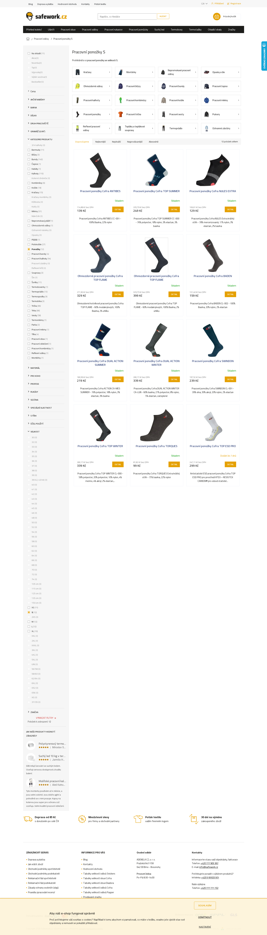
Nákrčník (37, 216)
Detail (118, 209)
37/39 (36, 702)
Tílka (35, 334)
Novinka (36, 62)
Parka (35, 324)
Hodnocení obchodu (67, 4)
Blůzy (35, 154)
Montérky (37, 357)
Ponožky (37, 249)
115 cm (36, 588)
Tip (34, 67)
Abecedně (153, 142)
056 (35, 692)
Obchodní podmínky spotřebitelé (44, 869)
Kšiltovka (37, 201)
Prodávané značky (92, 897)
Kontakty (85, 4)
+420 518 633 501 (210, 877)
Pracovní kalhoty (41, 258)
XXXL (35, 645)
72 (34, 574)
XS (34, 607)
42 (34, 494)
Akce (35, 58)
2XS (35, 617)
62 (34, 550)
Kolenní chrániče (40, 178)
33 (34, 446)
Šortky (36, 282)
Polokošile (38, 244)
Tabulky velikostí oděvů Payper (98, 892)
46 (34, 512)
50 (34, 522)
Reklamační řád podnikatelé (42, 883)
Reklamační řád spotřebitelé (42, 878)
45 (34, 508)
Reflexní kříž (38, 268)
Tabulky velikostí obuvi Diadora (98, 883)
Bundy (37, 159)
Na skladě (38, 53)
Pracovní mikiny (40, 329)
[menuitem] (34, 29)
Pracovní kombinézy (42, 348)
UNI (34, 664)
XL (34, 631)
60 (34, 546)
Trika (35, 310)
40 (34, 484)
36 (34, 461)
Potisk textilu (100, 4)
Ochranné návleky (41, 230)
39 (34, 475)
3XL (34, 650)
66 (34, 560)
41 (34, 489)
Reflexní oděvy (40, 353)
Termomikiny (39, 320)
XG (34, 697)
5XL (34, 659)
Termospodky (39, 296)
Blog (31, 4)
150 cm (36, 602)
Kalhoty (37, 173)
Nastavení (205, 926)
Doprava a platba (45, 4)
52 (34, 527)
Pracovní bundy (40, 253)
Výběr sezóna (39, 76)
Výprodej (37, 72)
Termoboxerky (39, 287)
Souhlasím (205, 905)
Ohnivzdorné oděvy (42, 225)
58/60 (36, 673)
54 (34, 532)
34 (34, 451)
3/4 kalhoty (38, 145)
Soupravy (37, 272)
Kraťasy (37, 192)
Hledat (163, 16)
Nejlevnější (100, 142)
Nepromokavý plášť (42, 220)
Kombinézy (38, 182)
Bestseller (37, 81)
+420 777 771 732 (209, 888)
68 (34, 565)
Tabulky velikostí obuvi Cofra (97, 878)
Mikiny (36, 211)
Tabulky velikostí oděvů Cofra (97, 888)
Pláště (35, 239)
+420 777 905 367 (209, 863)
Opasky (36, 235)
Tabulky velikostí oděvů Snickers (99, 874)
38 (34, 470)
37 (34, 465)
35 (34, 456)
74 (34, 579)
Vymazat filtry (44, 718)
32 (34, 442)
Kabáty (36, 168)
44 (34, 503)
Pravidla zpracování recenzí (41, 892)
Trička (36, 305)
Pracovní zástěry (40, 263)
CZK (203, 3)
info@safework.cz (208, 867)
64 (34, 555)
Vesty (36, 315)
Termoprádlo (39, 291)
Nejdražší (116, 142)
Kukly (35, 206)
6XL (34, 683)
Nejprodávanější (134, 142)
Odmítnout (205, 917)
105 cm (36, 583)
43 (34, 498)
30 (34, 437)
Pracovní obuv (39, 338)
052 (35, 687)
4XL (34, 654)
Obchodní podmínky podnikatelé (44, 874)
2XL (34, 640)
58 (34, 541)
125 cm (36, 593)
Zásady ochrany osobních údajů (43, 888)
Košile (36, 187)
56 (34, 536)
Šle (34, 277)
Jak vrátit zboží (35, 864)
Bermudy (37, 149)
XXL (34, 635)
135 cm (36, 598)
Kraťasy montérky (41, 197)
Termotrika (38, 301)
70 (34, 569)
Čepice (36, 164)
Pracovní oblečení (41, 343)
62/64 (36, 678)
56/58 (36, 669)
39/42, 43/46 (39, 479)
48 (34, 517)
